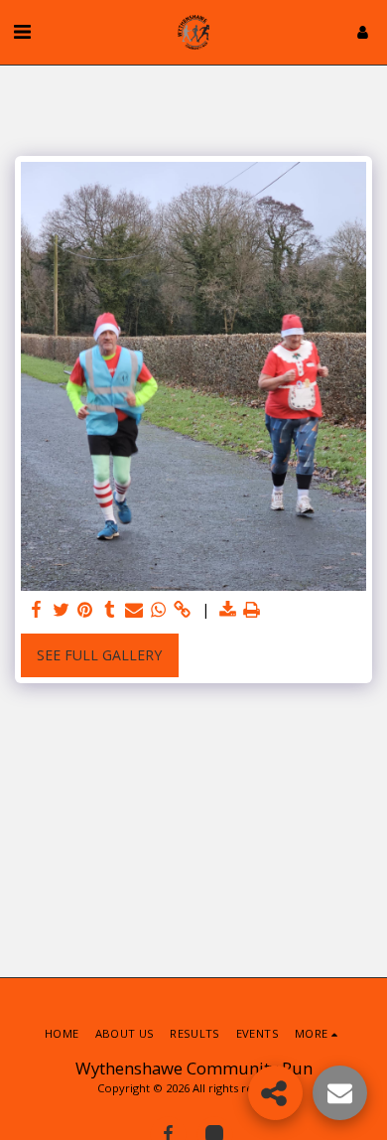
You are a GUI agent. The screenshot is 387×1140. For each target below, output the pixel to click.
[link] (183, 610)
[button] (22, 31)
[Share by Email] (134, 610)
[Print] (252, 610)
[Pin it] (85, 610)
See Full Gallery (99, 654)
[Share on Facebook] (37, 610)
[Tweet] (61, 610)
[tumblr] (110, 610)
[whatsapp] (159, 610)
